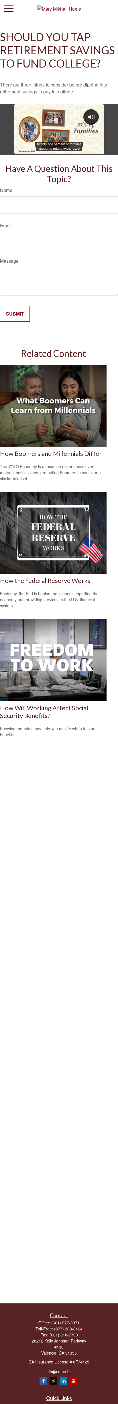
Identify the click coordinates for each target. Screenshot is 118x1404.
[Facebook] (43, 1381)
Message (9, 261)
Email (6, 225)
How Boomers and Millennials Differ (51, 453)
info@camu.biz (59, 1371)
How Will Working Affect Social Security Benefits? (44, 711)
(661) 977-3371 (65, 1323)
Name (6, 190)
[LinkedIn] (63, 1381)
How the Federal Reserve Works (45, 580)
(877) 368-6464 (68, 1329)
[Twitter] (53, 1381)
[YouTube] (73, 1381)
